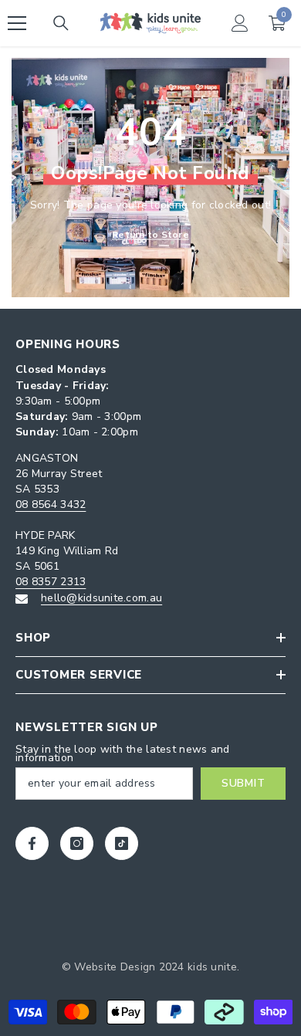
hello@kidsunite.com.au (101, 598)
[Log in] (240, 23)
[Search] (61, 23)
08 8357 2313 (50, 581)
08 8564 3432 (50, 504)
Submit (243, 783)
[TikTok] (121, 843)
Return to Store (150, 235)
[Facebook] (32, 843)
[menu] (17, 23)
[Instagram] (76, 843)
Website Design (114, 967)
